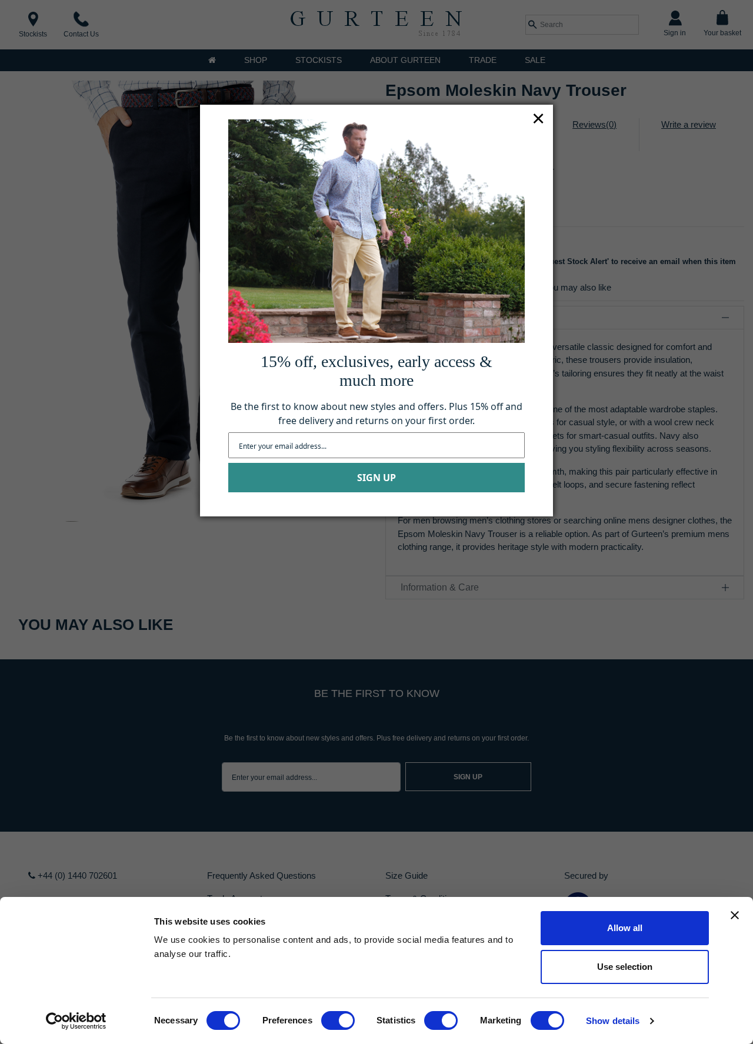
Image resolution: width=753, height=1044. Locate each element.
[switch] (338, 1020)
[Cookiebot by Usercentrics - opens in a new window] (76, 1021)
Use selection (624, 967)
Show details (612, 1021)
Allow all (624, 928)
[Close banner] (735, 915)
